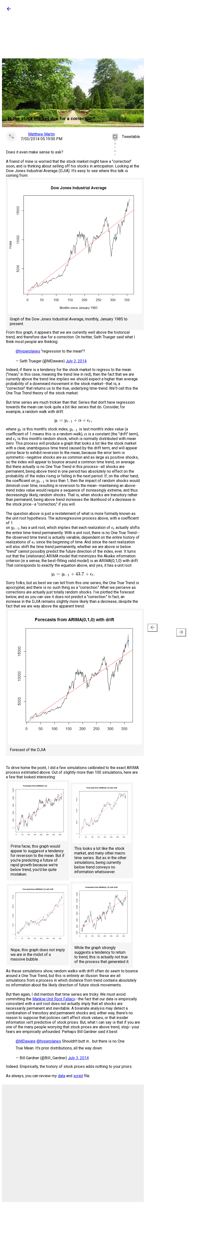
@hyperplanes (28, 351)
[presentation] (152, 628)
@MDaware (26, 1041)
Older (178, 629)
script (78, 1076)
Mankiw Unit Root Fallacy (53, 999)
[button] (9, 10)
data (61, 1076)
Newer (153, 630)
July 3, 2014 (76, 361)
